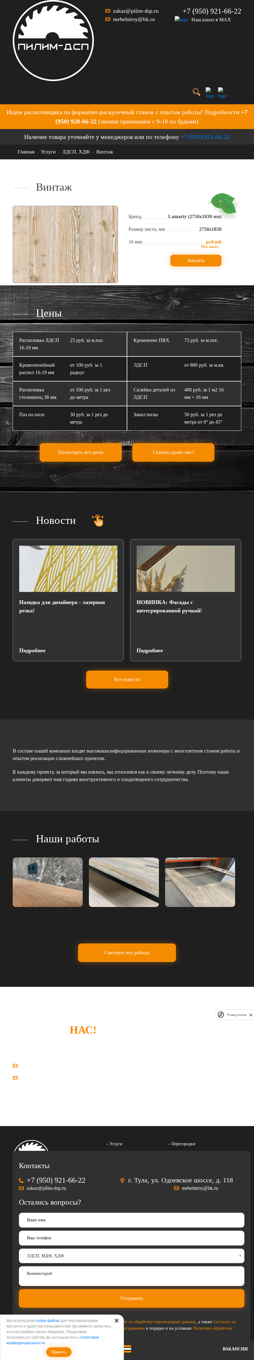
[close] (251, 1014)
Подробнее (32, 650)
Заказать (196, 260)
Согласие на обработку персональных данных (153, 1321)
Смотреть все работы (127, 952)
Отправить (131, 1298)
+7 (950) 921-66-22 (211, 11)
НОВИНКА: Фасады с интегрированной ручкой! (52, 606)
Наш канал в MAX (211, 19)
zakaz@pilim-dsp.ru (136, 11)
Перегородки (183, 1144)
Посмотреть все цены (80, 452)
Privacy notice (236, 1015)
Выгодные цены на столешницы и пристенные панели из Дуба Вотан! (181, 606)
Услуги (115, 1144)
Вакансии (235, 1349)
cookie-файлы (47, 1321)
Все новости (127, 679)
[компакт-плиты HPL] (48, 882)
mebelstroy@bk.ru (134, 19)
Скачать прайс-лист (173, 452)
